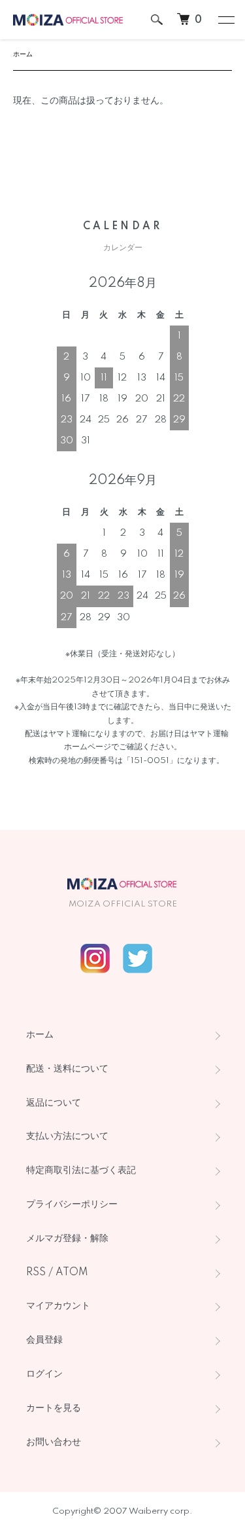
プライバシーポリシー (72, 1204)
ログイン (44, 1374)
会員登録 (44, 1340)
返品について (53, 1103)
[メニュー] (225, 19)
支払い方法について (67, 1136)
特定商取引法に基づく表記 (81, 1170)
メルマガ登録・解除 (67, 1238)
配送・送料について (67, 1069)
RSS (36, 1272)
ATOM (72, 1272)
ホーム (23, 54)
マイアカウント (58, 1306)
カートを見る (53, 1408)
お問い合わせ (53, 1442)
